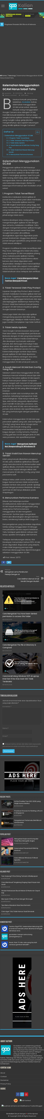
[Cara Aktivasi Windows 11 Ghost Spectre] (7, 861)
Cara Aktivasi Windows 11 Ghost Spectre (26, 859)
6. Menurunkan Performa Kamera (21, 154)
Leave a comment (11, 95)
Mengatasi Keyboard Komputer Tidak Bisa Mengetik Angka (26, 840)
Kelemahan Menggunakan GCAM (19, 135)
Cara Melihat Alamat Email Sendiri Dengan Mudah (28, 579)
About (2, 1073)
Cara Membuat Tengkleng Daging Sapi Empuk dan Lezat (20, 883)
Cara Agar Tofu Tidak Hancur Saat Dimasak (17, 911)
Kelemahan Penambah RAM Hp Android (26, 849)
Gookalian (26, 102)
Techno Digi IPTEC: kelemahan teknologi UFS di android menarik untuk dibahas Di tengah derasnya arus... (25, 928)
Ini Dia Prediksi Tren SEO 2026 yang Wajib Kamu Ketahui (27, 802)
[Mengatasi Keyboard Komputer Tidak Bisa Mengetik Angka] (7, 842)
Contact (3, 1076)
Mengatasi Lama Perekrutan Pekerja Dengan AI (16, 572)
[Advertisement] (22, 49)
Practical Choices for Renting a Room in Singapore (28, 812)
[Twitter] (22, 1094)
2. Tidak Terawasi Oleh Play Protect (21, 141)
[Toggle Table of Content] (36, 132)
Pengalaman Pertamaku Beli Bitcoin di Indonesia (20, 24)
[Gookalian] (22, 6)
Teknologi (12, 75)
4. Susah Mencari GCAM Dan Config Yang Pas (24, 146)
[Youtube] (26, 1094)
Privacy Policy (5, 1084)
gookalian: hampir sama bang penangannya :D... (20, 935)
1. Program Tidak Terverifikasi (18, 138)
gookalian (7, 93)
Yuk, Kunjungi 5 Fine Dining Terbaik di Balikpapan (19, 876)
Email (5, 736)
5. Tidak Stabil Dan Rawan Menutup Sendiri (21, 151)
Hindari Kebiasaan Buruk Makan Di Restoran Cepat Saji (20, 892)
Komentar (7, 706)
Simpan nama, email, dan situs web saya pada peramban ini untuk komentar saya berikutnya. (22, 745)
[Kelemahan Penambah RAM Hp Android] (7, 851)
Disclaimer (4, 1080)
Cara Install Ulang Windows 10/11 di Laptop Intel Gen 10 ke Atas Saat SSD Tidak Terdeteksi (21, 679)
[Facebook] (18, 1094)
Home (4, 75)
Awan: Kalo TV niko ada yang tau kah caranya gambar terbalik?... (23, 943)
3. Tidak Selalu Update (17, 143)
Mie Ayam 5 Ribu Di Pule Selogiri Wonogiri (17, 899)
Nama (5, 728)
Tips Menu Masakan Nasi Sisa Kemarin (15, 905)
